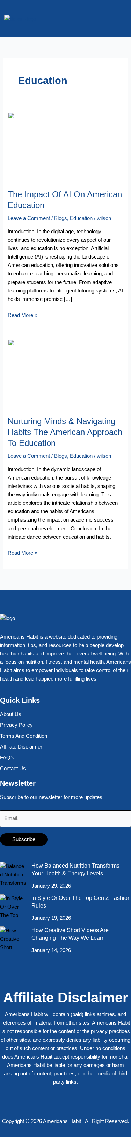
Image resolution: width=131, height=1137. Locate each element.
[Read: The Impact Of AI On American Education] (65, 146)
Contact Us (13, 768)
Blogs (60, 218)
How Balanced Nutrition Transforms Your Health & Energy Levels (75, 869)
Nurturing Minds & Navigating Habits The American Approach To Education (65, 432)
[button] (122, 18)
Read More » (22, 314)
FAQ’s (7, 757)
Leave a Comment (29, 218)
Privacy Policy (16, 725)
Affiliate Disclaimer (21, 747)
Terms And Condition (23, 736)
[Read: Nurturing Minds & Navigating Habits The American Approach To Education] (65, 373)
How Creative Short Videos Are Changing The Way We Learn (70, 934)
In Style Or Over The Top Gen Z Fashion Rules (81, 902)
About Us (10, 714)
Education (81, 218)
